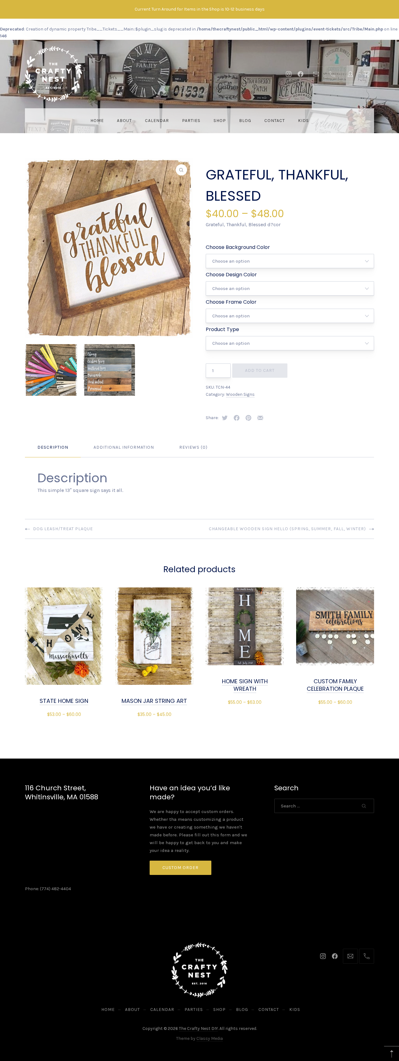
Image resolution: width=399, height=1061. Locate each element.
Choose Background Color (238, 247)
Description (52, 447)
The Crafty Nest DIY (198, 1028)
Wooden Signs (240, 394)
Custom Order (180, 867)
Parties (191, 120)
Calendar (157, 120)
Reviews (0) (193, 447)
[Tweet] (224, 417)
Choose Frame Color (231, 302)
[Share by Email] (260, 417)
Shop (220, 120)
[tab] (53, 447)
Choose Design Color (231, 274)
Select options (64, 714)
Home (97, 120)
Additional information (124, 447)
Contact (274, 120)
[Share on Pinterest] (248, 417)
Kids (303, 120)
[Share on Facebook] (236, 417)
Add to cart (260, 370)
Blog (245, 120)
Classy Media (209, 1038)
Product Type (222, 329)
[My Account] (350, 74)
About (124, 120)
